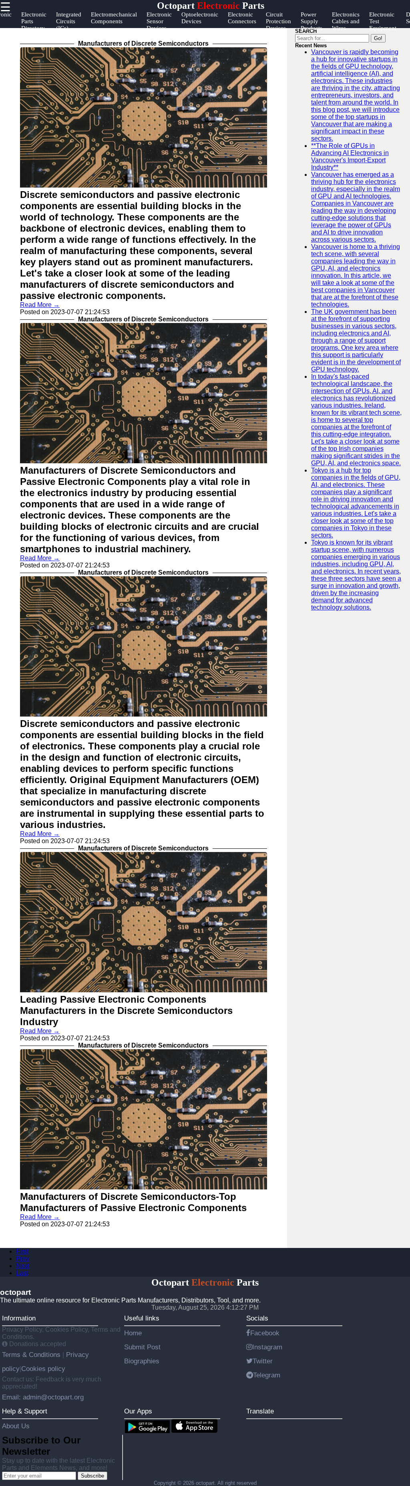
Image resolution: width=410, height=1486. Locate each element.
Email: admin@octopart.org (43, 1397)
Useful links (141, 1318)
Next (22, 1265)
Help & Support (24, 1411)
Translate (260, 1411)
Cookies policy (43, 1369)
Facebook (264, 1333)
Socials (257, 1318)
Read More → (40, 304)
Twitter (263, 1361)
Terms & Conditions (32, 1355)
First (22, 1251)
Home (133, 1333)
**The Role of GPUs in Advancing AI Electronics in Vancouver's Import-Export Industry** (350, 156)
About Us (16, 1426)
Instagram (267, 1347)
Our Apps (138, 1411)
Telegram (266, 1375)
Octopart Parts (210, 5)
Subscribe (92, 1476)
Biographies (141, 1361)
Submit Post (142, 1347)
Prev (22, 1258)
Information (19, 1318)
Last (22, 1273)
